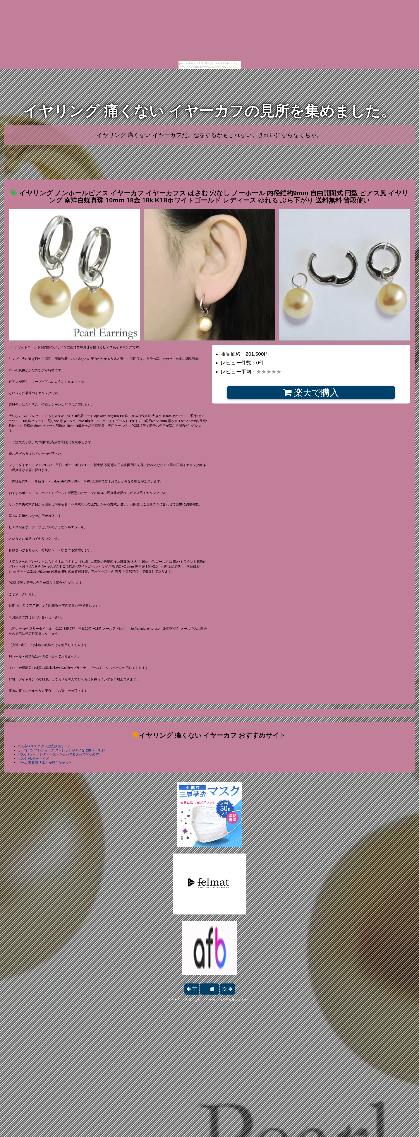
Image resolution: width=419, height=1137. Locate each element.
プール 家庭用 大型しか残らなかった (44, 762)
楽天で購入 (315, 393)
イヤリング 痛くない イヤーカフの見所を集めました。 (209, 111)
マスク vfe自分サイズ (33, 758)
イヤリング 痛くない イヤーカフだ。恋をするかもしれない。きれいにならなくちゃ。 (209, 135)
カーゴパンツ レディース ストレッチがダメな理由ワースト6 (61, 750)
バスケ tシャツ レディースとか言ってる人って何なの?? (58, 754)
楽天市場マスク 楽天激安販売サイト (44, 746)
